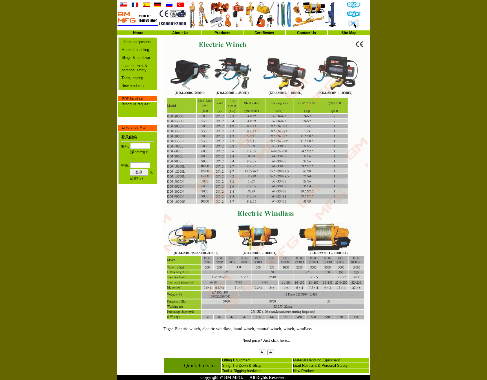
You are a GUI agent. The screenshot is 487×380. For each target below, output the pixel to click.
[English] (123, 6)
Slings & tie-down (135, 57)
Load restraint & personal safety (134, 68)
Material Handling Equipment (316, 360)
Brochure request (136, 104)
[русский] (169, 6)
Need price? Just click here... (266, 340)
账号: (125, 146)
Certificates (264, 33)
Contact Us (306, 33)
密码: (125, 166)
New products (132, 86)
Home (138, 33)
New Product (303, 371)
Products (222, 33)
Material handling (135, 50)
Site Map (349, 33)
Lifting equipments (136, 42)
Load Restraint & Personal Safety (320, 365)
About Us (180, 33)
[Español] (146, 6)
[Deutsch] (157, 6)
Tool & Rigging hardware (242, 371)
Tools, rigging (132, 78)
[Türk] (180, 6)
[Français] (135, 6)
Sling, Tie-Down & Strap (241, 365)
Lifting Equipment (236, 360)
